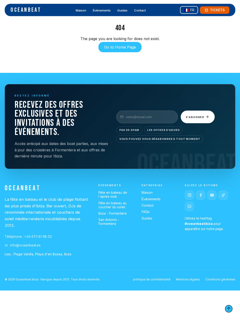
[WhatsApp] (189, 206)
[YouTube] (212, 195)
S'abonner (196, 117)
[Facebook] (200, 195)
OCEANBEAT (26, 10)
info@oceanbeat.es (25, 245)
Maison (81, 10)
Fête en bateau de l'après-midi (112, 194)
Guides (122, 10)
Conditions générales (220, 279)
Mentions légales (188, 279)
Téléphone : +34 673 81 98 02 (28, 236)
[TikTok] (223, 195)
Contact (140, 10)
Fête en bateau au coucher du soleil (112, 205)
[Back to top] (228, 309)
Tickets (217, 10)
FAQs (146, 212)
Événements (102, 10)
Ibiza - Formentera (112, 213)
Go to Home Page (120, 47)
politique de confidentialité (151, 279)
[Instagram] (189, 195)
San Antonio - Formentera (108, 222)
